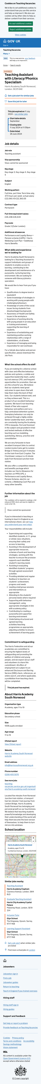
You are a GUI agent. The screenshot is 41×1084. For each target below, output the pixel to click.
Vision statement (10, 1047)
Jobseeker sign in (10, 974)
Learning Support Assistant (18, 928)
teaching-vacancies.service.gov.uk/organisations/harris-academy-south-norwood (20, 786)
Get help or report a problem (15, 1023)
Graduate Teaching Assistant (19, 899)
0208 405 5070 (12, 774)
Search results (15, 65)
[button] (22, 856)
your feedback (30, 58)
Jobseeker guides (10, 982)
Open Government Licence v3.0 (16, 1058)
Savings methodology (12, 1044)
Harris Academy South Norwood (20, 845)
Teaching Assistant (15, 886)
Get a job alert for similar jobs (21, 95)
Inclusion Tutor (13, 915)
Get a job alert (14, 943)
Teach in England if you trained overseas (20, 991)
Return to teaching (11, 986)
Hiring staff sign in (11, 1005)
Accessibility (28, 1041)
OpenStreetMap (24, 877)
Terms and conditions (12, 1041)
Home (5, 65)
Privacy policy (18, 1038)
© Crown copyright (20, 1078)
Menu (5, 53)
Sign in (5, 45)
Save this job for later (17, 101)
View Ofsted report (13, 744)
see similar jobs (21, 114)
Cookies (6, 1038)
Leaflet (10, 877)
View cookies (20, 35)
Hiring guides (8, 1009)
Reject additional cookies (20, 29)
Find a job (7, 978)
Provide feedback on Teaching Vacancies (20, 1027)
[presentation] (20, 856)
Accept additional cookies (20, 23)
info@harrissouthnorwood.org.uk (19, 765)
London (32, 950)
